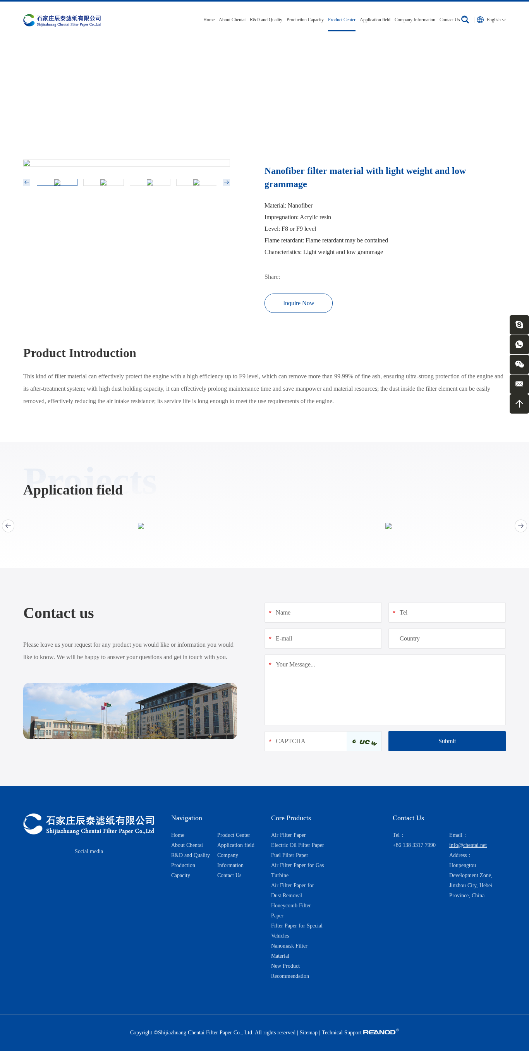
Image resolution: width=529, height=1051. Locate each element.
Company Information (415, 19)
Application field (375, 19)
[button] (8, 525)
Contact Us (450, 19)
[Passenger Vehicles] (140, 526)
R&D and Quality (266, 19)
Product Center (342, 19)
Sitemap (309, 1033)
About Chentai (232, 19)
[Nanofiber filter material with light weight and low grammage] (127, 163)
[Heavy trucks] (388, 526)
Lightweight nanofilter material (206, 101)
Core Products (291, 818)
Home (209, 19)
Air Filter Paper (288, 835)
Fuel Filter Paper (289, 855)
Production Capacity (305, 19)
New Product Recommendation (125, 101)
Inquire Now (298, 303)
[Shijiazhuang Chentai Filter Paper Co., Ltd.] (62, 20)
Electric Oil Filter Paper (297, 845)
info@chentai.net (468, 845)
